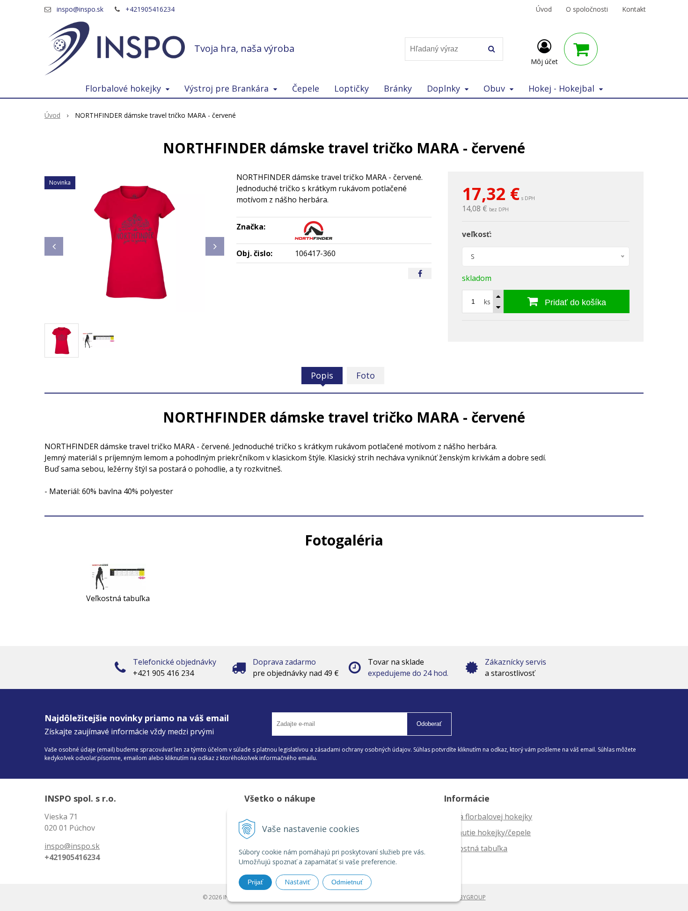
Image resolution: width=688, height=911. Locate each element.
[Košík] (581, 49)
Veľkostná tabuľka (475, 848)
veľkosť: (476, 234)
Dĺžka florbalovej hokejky (488, 816)
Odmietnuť (347, 882)
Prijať (255, 882)
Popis (322, 375)
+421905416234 (150, 9)
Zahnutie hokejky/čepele (487, 832)
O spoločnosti (587, 9)
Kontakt (634, 9)
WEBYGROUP (468, 897)
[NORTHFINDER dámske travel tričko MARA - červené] (134, 242)
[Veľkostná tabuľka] (118, 576)
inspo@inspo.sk (80, 9)
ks (487, 301)
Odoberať (429, 723)
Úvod (544, 9)
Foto (365, 375)
